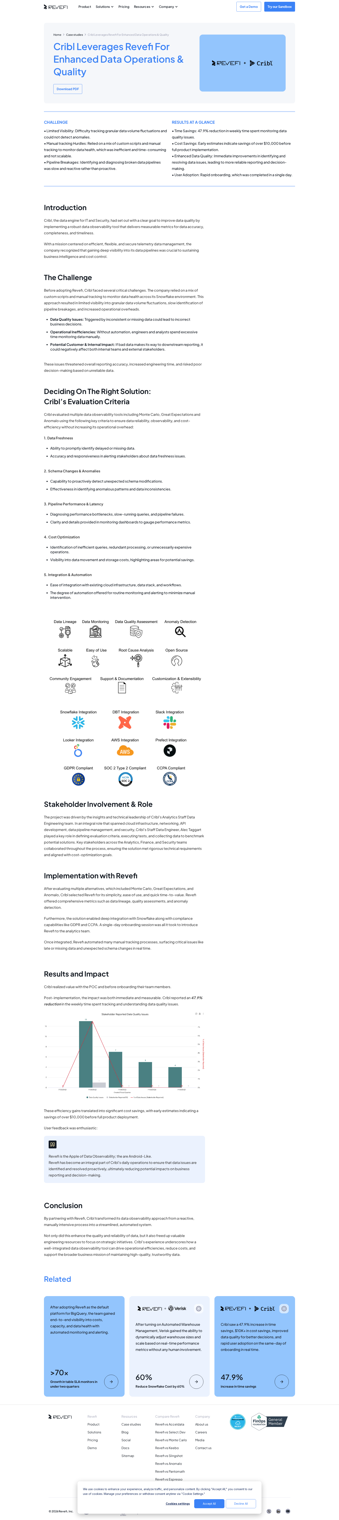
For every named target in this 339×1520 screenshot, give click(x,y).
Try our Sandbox (280, 7)
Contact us (203, 1448)
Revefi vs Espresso (168, 1479)
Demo (92, 1448)
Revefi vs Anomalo (168, 1463)
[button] (105, 6)
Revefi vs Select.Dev (170, 1432)
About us (201, 1424)
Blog (124, 1432)
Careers (201, 1432)
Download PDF (68, 89)
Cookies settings (178, 1503)
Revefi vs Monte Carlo (171, 1440)
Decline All (241, 1503)
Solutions (94, 1432)
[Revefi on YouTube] (287, 1511)
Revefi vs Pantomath (170, 1471)
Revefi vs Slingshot (169, 1456)
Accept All (209, 1503)
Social (126, 1440)
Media (199, 1440)
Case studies (74, 34)
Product (84, 7)
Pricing (123, 7)
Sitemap (127, 1456)
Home (57, 34)
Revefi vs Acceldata (169, 1424)
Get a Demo (249, 7)
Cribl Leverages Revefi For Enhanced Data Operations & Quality (128, 34)
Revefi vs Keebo (167, 1448)
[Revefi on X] (269, 1511)
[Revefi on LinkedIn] (278, 1511)
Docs (125, 1448)
